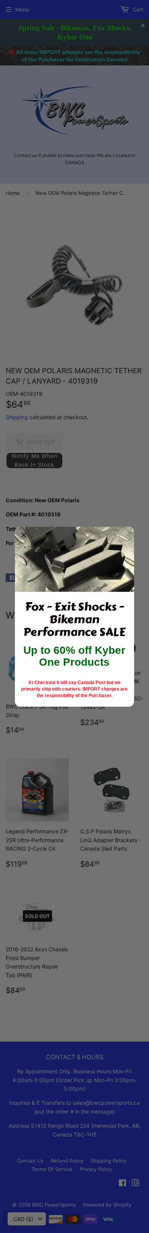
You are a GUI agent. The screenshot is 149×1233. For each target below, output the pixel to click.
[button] (24, 535)
